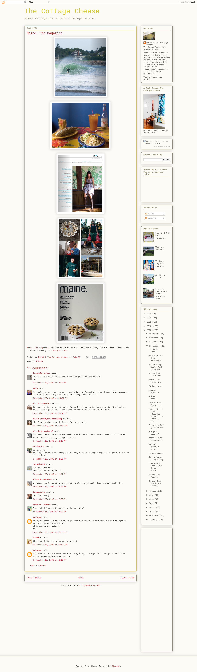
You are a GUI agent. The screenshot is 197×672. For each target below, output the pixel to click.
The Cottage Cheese (62, 11)
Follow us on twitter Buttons (162, 146)
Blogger (116, 666)
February (154, 515)
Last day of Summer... (155, 404)
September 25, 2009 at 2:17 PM (49, 441)
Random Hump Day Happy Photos (155, 483)
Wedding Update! (159, 248)
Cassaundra (39, 492)
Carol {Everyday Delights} (47, 419)
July (152, 495)
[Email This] (93, 357)
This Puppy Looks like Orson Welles (155, 467)
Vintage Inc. (155, 386)
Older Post (127, 578)
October (153, 342)
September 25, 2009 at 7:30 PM (49, 499)
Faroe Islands (156, 453)
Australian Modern (154, 476)
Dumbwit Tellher (41, 505)
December (154, 334)
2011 (149, 322)
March (152, 511)
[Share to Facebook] (101, 357)
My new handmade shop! (154, 446)
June (152, 499)
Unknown (37, 517)
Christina (38, 446)
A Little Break (160, 276)
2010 (149, 326)
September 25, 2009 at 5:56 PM (49, 487)
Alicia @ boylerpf (43, 431)
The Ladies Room (154, 350)
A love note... (154, 397)
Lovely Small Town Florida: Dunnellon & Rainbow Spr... (156, 415)
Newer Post (34, 578)
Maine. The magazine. (155, 381)
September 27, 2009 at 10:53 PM (50, 545)
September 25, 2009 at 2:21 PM (49, 459)
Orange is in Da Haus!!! (155, 439)
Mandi (36, 538)
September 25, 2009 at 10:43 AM (50, 413)
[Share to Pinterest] (104, 357)
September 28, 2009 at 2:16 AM (49, 560)
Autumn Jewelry (154, 391)
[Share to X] (98, 357)
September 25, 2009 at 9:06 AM (49, 383)
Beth (35, 388)
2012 (149, 318)
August (153, 491)
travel (39, 361)
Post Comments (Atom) (88, 585)
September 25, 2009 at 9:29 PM (49, 512)
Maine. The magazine (38, 348)
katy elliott (60, 350)
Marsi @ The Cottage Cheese (157, 43)
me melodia (39, 464)
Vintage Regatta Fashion (159, 263)
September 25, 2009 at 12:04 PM (50, 426)
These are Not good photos (156, 426)
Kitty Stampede (41, 403)
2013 (149, 314)
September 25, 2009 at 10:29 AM (50, 398)
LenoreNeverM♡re (41, 373)
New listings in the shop (156, 458)
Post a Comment (38, 565)
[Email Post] (87, 357)
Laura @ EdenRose (42, 480)
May (151, 503)
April (152, 507)
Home (80, 578)
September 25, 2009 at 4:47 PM (49, 474)
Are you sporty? (154, 432)
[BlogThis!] (95, 357)
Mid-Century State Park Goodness (155, 367)
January (153, 519)
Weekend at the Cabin (155, 374)
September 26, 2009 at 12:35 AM (50, 532)
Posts (150, 214)
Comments (152, 218)
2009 (149, 330)
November (154, 338)
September (155, 346)
